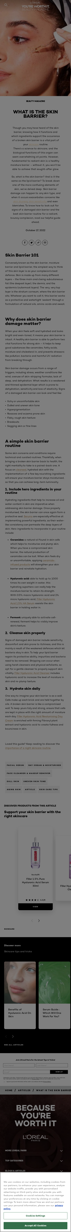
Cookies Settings (35, 1215)
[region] (35, 1202)
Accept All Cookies (35, 1225)
